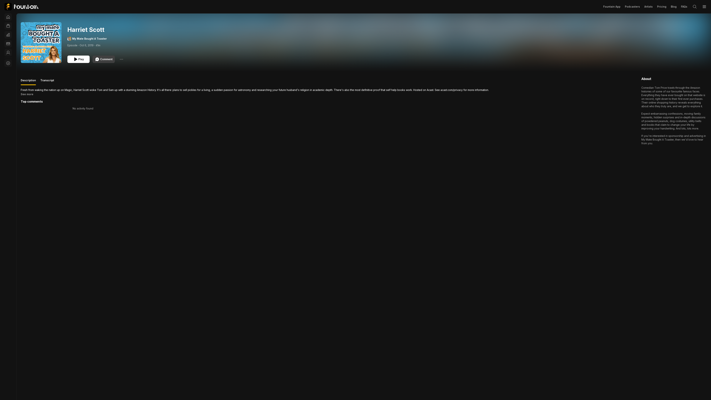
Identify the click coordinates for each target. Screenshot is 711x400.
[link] (21, 6)
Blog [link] (674, 6)
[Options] (121, 59)
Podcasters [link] (632, 6)
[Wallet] (8, 43)
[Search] (694, 6)
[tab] (28, 82)
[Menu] (704, 6)
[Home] (8, 17)
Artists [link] (648, 6)
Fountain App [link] (611, 6)
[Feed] (8, 26)
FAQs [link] (684, 6)
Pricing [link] (661, 6)
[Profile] (8, 52)
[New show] (8, 63)
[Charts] (8, 35)
